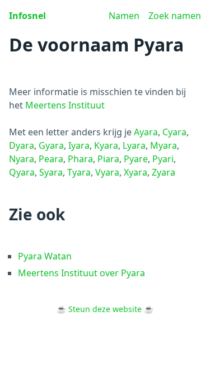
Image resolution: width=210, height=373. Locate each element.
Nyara (21, 159)
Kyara (106, 145)
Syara (51, 172)
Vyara (107, 172)
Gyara (51, 145)
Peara (51, 159)
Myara (163, 145)
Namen (124, 16)
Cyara (174, 132)
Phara (80, 159)
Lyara (134, 145)
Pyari (163, 159)
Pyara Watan (45, 256)
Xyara (135, 172)
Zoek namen (174, 16)
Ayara (146, 132)
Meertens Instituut (65, 105)
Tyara (79, 172)
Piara (108, 159)
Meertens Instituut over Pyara (81, 273)
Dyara (21, 145)
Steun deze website (105, 309)
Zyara (163, 172)
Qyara (22, 172)
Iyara (79, 145)
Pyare (136, 159)
